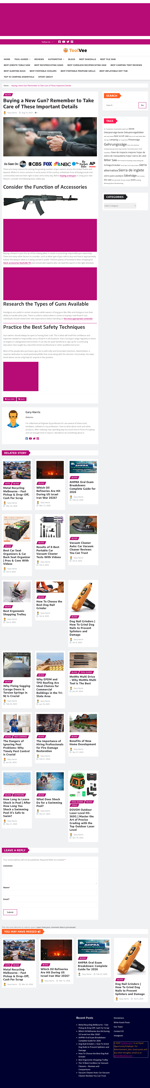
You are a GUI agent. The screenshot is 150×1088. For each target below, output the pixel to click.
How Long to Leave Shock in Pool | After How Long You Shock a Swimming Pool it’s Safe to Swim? (17, 808)
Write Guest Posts (122, 1022)
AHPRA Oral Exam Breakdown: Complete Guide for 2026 (83, 487)
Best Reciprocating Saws (48, 65)
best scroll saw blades (135, 136)
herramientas (135, 145)
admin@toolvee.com (123, 1056)
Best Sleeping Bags (15, 71)
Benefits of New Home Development (83, 742)
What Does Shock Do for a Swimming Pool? (49, 802)
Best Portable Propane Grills (78, 71)
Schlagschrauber (112, 165)
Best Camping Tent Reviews (126, 65)
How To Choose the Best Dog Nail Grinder (49, 605)
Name (6, 887)
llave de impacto (119, 152)
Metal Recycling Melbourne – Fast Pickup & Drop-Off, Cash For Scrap (16, 493)
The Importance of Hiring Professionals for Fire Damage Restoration (50, 746)
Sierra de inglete (131, 170)
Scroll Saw (124, 165)
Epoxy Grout (45, 77)
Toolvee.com (126, 1043)
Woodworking (118, 183)
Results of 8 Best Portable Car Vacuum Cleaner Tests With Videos (48, 552)
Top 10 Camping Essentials (19, 77)
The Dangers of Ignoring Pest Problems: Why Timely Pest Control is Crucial (16, 747)
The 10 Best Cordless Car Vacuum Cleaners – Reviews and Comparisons (93, 1066)
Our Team (118, 1026)
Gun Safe (10, 399)
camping (113, 139)
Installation (107, 152)
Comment (8, 866)
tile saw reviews (125, 180)
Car (119, 140)
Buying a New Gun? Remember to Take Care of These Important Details (41, 85)
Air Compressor (109, 129)
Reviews (39, 59)
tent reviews (141, 176)
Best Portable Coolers (43, 71)
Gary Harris (12, 112)
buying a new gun (68, 175)
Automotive (55, 59)
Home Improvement (121, 149)
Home (7, 59)
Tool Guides (21, 59)
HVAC (140, 149)
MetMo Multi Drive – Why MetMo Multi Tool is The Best (83, 680)
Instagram (118, 1035)
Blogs (71, 59)
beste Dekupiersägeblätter (131, 132)
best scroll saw (121, 136)
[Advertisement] (75, 19)
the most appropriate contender (78, 318)
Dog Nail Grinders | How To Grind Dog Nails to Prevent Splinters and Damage (82, 628)
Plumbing (129, 160)
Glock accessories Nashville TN (17, 263)
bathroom (125, 129)
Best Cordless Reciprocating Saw (87, 65)
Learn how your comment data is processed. (56, 927)
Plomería (123, 160)
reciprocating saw (138, 160)
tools (133, 179)
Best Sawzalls (87, 59)
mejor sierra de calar (136, 155)
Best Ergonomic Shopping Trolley (14, 612)
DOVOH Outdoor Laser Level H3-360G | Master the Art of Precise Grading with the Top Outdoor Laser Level (82, 819)
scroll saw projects (133, 165)
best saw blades (109, 136)
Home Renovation (132, 149)
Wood (112, 183)
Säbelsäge (130, 175)
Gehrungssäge (115, 144)
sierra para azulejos (113, 175)
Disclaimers (119, 1018)
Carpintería (124, 140)
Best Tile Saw (108, 59)
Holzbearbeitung (109, 149)
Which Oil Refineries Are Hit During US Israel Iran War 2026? (48, 492)
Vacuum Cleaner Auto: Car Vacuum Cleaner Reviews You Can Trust (82, 547)
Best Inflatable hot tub (114, 71)
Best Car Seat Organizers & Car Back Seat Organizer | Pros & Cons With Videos (16, 557)
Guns (23, 399)
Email (6, 899)
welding (138, 180)
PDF (118, 160)
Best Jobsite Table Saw (17, 65)
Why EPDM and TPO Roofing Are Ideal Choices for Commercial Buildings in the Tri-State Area (49, 688)
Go (142, 105)
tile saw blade (116, 180)
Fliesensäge (134, 139)
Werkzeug (107, 183)
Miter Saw (110, 160)
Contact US (119, 1031)
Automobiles (118, 129)
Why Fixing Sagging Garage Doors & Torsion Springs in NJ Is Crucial (16, 691)
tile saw (107, 179)
